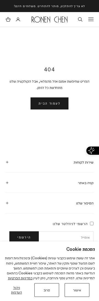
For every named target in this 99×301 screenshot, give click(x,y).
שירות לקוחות (84, 162)
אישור (77, 290)
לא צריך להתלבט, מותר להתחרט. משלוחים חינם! (49, 6)
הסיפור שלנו (85, 203)
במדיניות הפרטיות (20, 277)
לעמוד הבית (49, 103)
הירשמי (24, 237)
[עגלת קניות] (8, 19)
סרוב (46, 290)
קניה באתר (86, 182)
